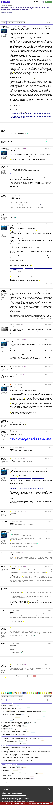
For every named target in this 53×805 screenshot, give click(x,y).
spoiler (25, 676)
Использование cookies (6, 799)
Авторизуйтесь (5, 696)
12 (17, 22)
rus (3, 677)
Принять (39, 803)
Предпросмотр (19, 696)
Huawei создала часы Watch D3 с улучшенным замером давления (16, 754)
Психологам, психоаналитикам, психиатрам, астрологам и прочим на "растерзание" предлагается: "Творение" (25, 9)
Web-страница (4, 38)
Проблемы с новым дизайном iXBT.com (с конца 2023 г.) (13, 729)
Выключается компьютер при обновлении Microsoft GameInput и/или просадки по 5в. (20, 719)
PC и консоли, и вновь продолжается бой (11, 708)
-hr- (1, 677)
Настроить (46, 803)
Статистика (26, 798)
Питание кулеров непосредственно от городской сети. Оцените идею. (16, 778)
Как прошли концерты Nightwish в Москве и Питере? (13, 767)
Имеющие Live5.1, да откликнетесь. (9, 766)
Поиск (20, 798)
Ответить (49, 26)
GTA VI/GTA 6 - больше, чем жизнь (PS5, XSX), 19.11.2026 (13, 726)
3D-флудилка (5, 728)
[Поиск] (43, 2)
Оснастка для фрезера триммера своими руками (13, 743)
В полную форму (47, 696)
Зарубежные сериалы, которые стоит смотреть (12, 714)
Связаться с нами (5, 798)
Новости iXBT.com (5, 745)
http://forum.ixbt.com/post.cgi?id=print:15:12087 (20, 535)
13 (19, 22)
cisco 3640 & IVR (6, 775)
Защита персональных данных (25, 799)
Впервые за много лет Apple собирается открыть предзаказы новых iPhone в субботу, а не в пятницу (23, 755)
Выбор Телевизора (6, 720)
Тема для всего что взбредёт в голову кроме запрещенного (14, 731)
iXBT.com (3, 801)
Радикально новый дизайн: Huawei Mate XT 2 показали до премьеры (16, 747)
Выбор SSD (5, 710)
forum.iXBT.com (28, 801)
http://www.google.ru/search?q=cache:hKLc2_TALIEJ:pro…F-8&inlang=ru (26, 488)
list (40, 676)
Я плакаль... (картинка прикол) (9, 713)
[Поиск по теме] (49, 23)
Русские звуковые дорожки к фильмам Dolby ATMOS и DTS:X (14, 723)
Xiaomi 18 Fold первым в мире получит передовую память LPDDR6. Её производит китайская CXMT (22, 761)
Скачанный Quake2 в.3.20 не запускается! (11, 772)
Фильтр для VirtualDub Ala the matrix (11, 741)
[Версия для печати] (47, 23)
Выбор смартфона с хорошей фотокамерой (11, 734)
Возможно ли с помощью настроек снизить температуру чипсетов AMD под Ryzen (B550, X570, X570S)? (22, 711)
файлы (10, 677)
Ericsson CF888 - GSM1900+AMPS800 (10, 769)
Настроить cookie (15, 799)
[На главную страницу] (5, 2)
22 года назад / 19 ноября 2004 (18, 384)
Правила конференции (13, 798)
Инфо (46, 26)
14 (21, 22)
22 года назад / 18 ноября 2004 (18, 26)
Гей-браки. (38, 331)
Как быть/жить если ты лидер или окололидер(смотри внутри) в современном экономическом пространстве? (31, 268)
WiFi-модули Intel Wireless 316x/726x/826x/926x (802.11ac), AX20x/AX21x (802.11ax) (18, 722)
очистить (13, 677)
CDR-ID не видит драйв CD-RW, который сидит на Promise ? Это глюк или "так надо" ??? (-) (20, 773)
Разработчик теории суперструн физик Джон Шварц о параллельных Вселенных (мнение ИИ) (22, 740)
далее (24, 22)
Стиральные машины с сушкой (9, 717)
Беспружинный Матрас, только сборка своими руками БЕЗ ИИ (15, 707)
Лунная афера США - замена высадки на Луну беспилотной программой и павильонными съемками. (23, 716)
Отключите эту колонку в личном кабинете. (9, 782)
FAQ (23, 798)
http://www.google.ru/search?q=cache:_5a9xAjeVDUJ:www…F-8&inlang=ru (27, 478)
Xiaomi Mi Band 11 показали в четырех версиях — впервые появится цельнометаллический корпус (22, 757)
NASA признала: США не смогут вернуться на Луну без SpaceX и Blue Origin (17, 760)
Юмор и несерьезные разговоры (6, 5)
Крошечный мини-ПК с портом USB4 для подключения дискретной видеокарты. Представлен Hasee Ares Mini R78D (25, 752)
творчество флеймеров (7, 12)
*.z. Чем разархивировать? (8, 770)
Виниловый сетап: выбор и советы (9, 705)
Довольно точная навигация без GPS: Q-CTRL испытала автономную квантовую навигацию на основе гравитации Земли (26, 751)
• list (38, 676)
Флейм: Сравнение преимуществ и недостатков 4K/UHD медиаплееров (17, 732)
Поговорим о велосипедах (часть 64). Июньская (12, 725)
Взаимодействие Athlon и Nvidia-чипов (10, 779)
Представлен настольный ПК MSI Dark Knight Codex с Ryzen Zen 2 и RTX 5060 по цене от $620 (21, 758)
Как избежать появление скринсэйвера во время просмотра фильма (16, 776)
